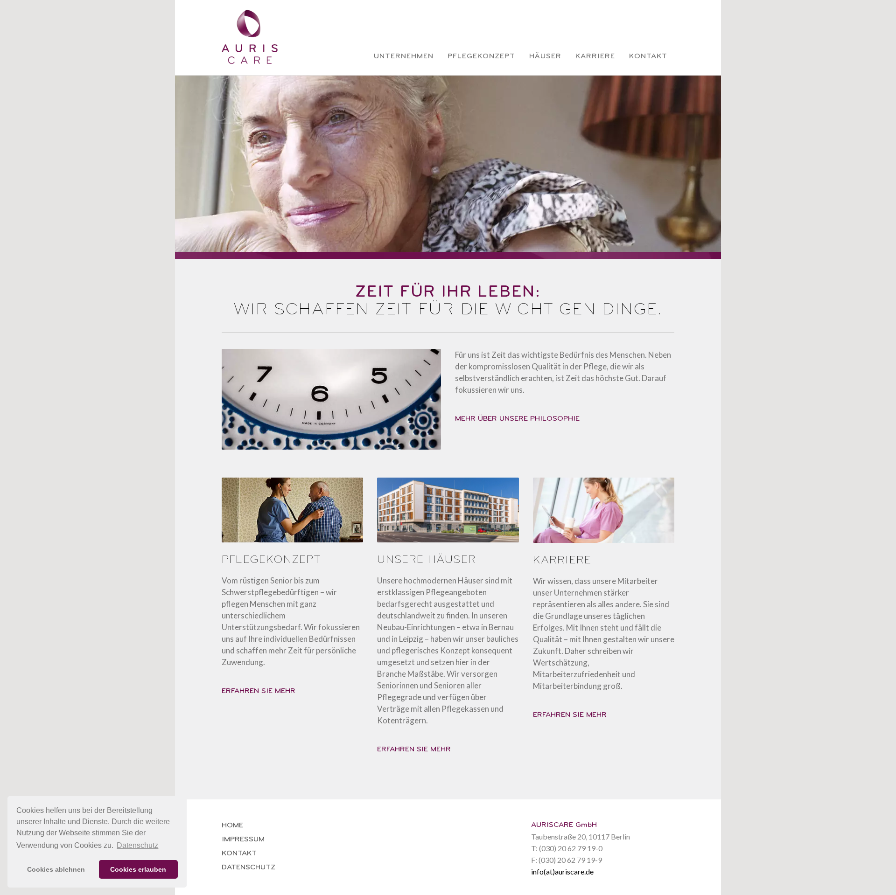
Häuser (545, 56)
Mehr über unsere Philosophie (517, 418)
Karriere (595, 56)
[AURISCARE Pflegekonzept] (292, 516)
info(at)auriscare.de (562, 871)
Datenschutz (248, 867)
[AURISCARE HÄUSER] (447, 516)
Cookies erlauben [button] (138, 869)
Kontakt (648, 56)
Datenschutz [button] (137, 845)
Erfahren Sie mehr (258, 690)
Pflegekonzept (481, 56)
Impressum (243, 839)
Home (232, 825)
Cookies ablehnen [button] (56, 869)
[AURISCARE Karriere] (603, 516)
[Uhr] (331, 405)
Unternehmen (404, 56)
